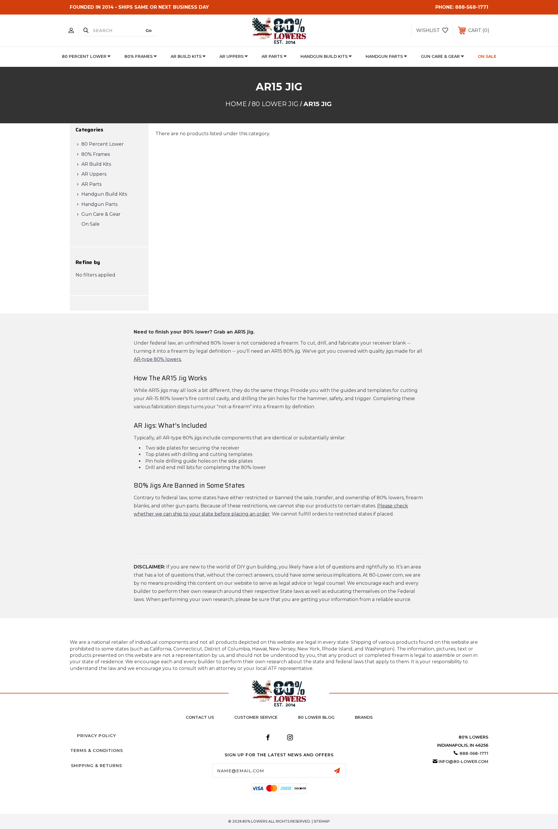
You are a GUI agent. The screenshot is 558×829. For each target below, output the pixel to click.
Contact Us (200, 717)
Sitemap (322, 821)
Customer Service (256, 717)
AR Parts (272, 56)
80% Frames (138, 56)
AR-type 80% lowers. (158, 359)
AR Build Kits (186, 56)
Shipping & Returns (96, 765)
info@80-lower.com (463, 761)
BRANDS (364, 717)
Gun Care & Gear (440, 56)
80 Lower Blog (316, 717)
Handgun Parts (384, 56)
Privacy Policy (96, 735)
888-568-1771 (471, 7)
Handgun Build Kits (324, 56)
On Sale (487, 56)
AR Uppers (231, 56)
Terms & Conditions (96, 750)
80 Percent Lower (84, 56)
